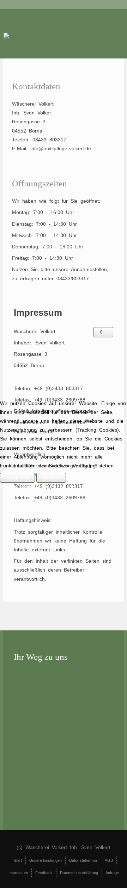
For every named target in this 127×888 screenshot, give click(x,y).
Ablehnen (51, 477)
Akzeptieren (17, 477)
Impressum (63, 487)
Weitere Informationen (25, 487)
